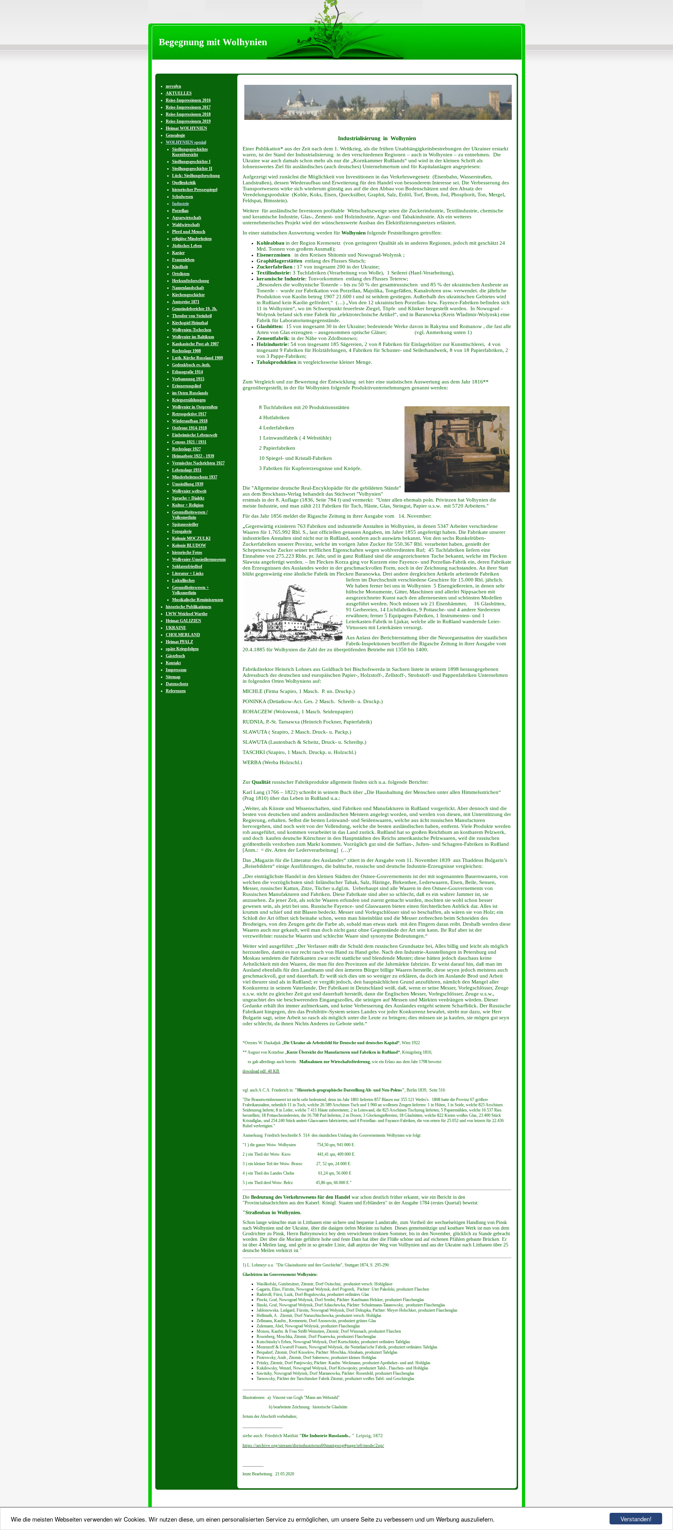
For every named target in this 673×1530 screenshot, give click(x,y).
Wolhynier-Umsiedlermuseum (199, 559)
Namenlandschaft (188, 287)
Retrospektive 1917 (189, 414)
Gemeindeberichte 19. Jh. (194, 308)
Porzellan (180, 210)
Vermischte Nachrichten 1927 (198, 463)
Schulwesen (182, 196)
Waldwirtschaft (186, 224)
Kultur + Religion (188, 505)
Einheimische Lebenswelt (194, 435)
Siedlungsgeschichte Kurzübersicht (190, 152)
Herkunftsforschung (190, 280)
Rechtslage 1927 (186, 449)
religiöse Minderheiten (192, 238)
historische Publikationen (188, 606)
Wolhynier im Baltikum (193, 336)
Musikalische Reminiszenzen (197, 599)
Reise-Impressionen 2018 (188, 114)
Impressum (176, 669)
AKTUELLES (179, 93)
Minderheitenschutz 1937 (194, 477)
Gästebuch (175, 655)
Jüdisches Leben (187, 245)
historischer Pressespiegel (194, 189)
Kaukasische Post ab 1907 (195, 343)
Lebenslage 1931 (187, 470)
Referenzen (176, 690)
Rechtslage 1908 (186, 350)
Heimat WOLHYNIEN (186, 128)
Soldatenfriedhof (187, 566)
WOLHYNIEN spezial (186, 142)
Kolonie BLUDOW (189, 545)
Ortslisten (181, 273)
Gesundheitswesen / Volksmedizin (190, 515)
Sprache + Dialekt (188, 498)
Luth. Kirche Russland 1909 (197, 357)
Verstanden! (636, 1518)
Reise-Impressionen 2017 (188, 107)
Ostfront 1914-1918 (189, 428)
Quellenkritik (184, 182)
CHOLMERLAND (183, 634)
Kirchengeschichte (188, 294)
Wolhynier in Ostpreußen (195, 406)
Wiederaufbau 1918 (190, 421)
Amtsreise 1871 (185, 301)
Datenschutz (177, 683)
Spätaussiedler (185, 524)
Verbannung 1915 (188, 378)
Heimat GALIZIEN (183, 620)
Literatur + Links (188, 573)
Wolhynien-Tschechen (191, 329)
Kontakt (173, 662)
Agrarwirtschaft (186, 217)
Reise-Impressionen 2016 (188, 100)
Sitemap (173, 676)
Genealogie (175, 135)
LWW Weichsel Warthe (187, 613)
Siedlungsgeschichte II (192, 168)
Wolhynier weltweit (189, 491)
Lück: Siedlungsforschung (196, 175)
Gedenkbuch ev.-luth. (191, 364)
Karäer (178, 252)
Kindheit (180, 266)
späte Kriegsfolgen (182, 648)
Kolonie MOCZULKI (191, 538)
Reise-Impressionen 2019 (188, 121)
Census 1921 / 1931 (189, 442)
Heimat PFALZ (179, 641)
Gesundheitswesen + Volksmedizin (190, 590)
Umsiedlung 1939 (187, 484)
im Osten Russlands (190, 392)
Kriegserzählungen (189, 399)
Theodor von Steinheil (192, 315)
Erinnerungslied (186, 385)
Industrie (180, 203)
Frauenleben (183, 259)
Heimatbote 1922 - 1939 (193, 456)
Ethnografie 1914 (187, 371)
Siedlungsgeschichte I (191, 161)
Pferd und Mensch (188, 231)
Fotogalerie (182, 531)
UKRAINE (176, 627)
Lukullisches (183, 580)
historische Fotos (187, 552)
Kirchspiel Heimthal (190, 322)
